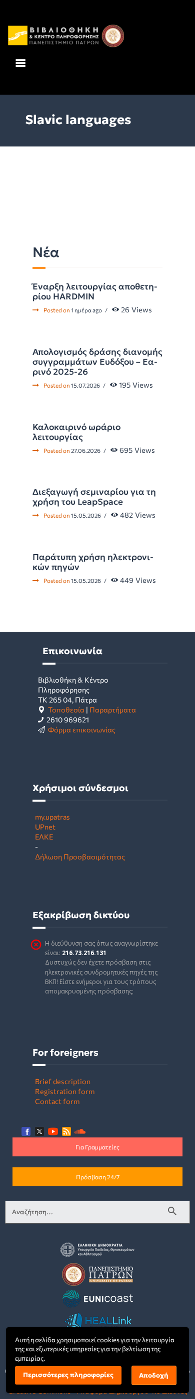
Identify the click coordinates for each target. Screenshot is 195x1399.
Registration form (64, 1091)
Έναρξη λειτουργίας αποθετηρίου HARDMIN (95, 291)
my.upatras (52, 816)
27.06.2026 (85, 450)
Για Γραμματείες (98, 1146)
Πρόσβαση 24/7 (98, 1176)
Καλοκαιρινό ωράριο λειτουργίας (76, 432)
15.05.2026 (86, 515)
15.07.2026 (85, 385)
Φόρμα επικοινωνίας (82, 729)
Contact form (57, 1101)
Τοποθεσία (66, 709)
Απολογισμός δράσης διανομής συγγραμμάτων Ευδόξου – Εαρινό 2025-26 (97, 362)
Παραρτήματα (113, 709)
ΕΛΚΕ (44, 836)
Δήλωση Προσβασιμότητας (80, 856)
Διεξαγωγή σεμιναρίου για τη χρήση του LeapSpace (94, 497)
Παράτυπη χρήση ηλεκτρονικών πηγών (93, 562)
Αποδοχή (153, 1375)
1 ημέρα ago (86, 309)
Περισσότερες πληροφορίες (68, 1375)
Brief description (62, 1081)
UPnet (45, 826)
